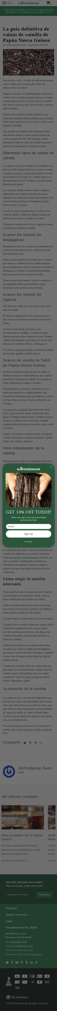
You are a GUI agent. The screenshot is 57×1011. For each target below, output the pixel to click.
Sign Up (28, 534)
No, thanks (28, 541)
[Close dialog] (51, 466)
